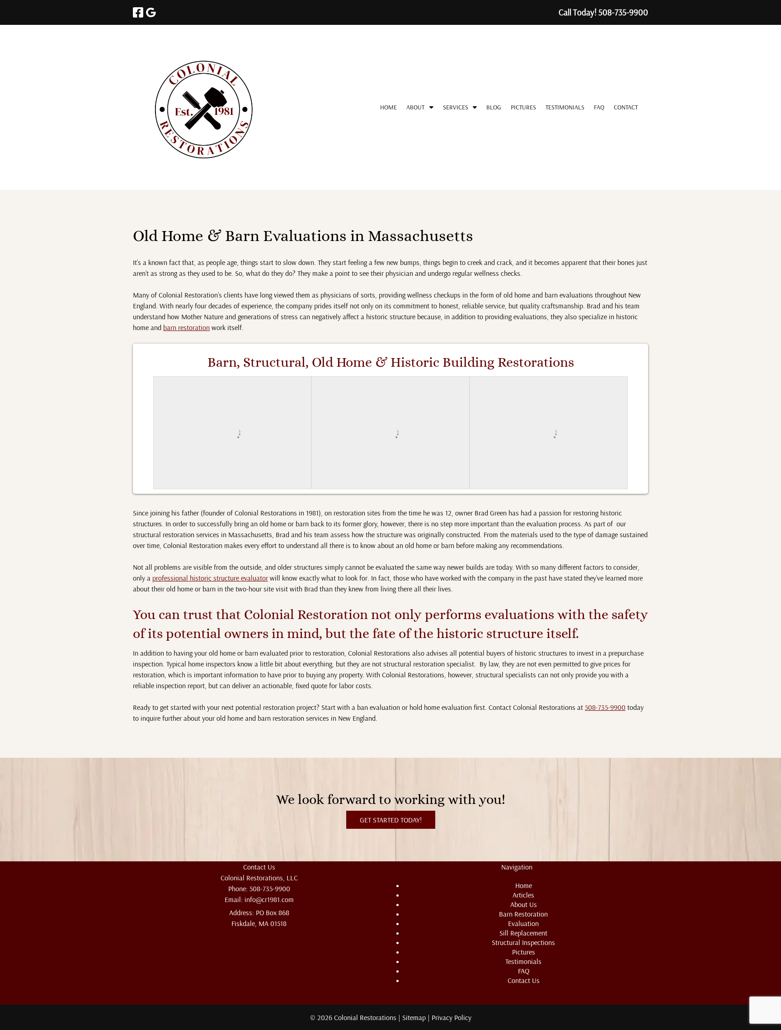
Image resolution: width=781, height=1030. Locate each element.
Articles (523, 894)
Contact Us (524, 980)
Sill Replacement (523, 932)
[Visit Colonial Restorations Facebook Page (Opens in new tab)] (138, 12)
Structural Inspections (523, 942)
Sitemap (414, 1017)
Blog (493, 107)
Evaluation (523, 923)
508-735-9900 (605, 707)
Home (388, 107)
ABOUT (415, 107)
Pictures (523, 107)
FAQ (599, 107)
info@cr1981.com (269, 899)
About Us (523, 904)
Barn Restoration (523, 913)
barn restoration (186, 327)
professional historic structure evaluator (210, 577)
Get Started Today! (391, 819)
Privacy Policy (451, 1017)
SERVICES (455, 107)
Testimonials (565, 107)
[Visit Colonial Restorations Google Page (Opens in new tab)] (151, 12)
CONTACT (626, 107)
